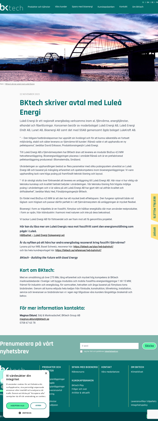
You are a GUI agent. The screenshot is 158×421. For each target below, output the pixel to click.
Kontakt (123, 6)
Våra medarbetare (110, 371)
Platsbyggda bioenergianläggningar (53, 384)
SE (143, 2)
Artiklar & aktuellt (81, 392)
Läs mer (10, 399)
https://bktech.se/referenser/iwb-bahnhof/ (78, 250)
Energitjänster (49, 401)
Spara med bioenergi (82, 6)
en (148, 2)
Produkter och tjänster (39, 6)
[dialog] (26, 394)
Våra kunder (61, 6)
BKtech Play (78, 385)
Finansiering (48, 393)
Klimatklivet (137, 371)
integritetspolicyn (111, 351)
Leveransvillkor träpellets (143, 401)
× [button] (46, 373)
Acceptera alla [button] (17, 406)
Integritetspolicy (139, 405)
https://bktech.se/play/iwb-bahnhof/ (93, 246)
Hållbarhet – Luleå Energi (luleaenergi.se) (42, 235)
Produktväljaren (50, 405)
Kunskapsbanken (106, 6)
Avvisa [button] (38, 405)
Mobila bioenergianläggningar (53, 377)
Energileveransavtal (52, 390)
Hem (2, 84)
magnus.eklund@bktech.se (34, 319)
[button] (26, 413)
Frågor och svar (79, 389)
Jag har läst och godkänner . (101, 351)
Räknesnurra (78, 371)
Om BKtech (137, 6)
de (153, 2)
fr (157, 2)
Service (45, 397)
